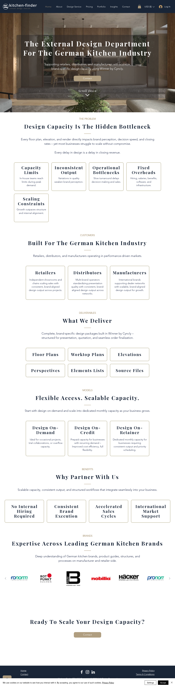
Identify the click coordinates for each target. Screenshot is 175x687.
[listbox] (149, 7)
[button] (139, 6)
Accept (163, 682)
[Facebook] (81, 672)
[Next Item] (169, 578)
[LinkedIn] (93, 672)
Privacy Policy (108, 682)
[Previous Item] (5, 578)
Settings (150, 682)
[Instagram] (87, 672)
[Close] (171, 682)
